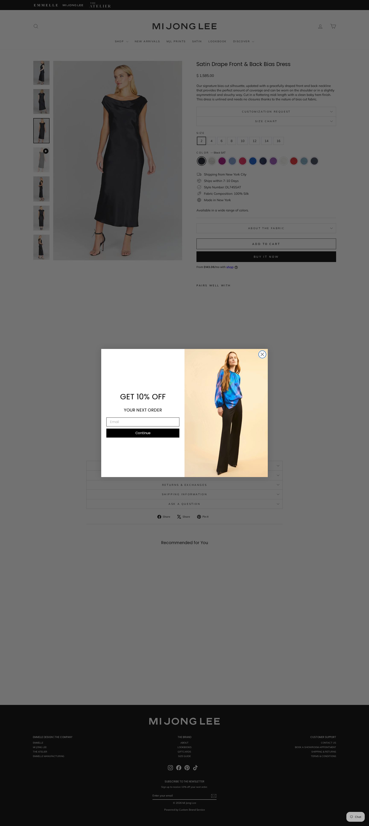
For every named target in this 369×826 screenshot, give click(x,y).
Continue (143, 433)
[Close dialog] (262, 354)
